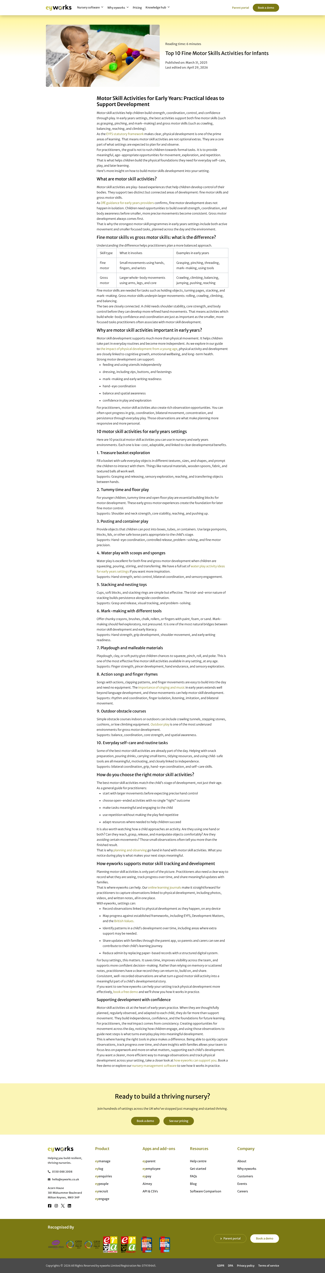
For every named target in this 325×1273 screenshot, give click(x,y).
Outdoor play (160, 724)
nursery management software (154, 1066)
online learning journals (164, 887)
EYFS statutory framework (125, 134)
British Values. (124, 921)
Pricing (137, 7)
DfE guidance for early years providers (127, 203)
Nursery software (88, 7)
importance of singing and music (161, 687)
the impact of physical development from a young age (138, 349)
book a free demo (125, 992)
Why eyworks (116, 7)
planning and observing (130, 850)
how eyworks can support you (195, 1060)
